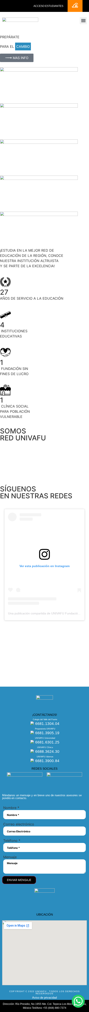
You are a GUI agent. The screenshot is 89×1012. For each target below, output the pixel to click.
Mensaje (10, 857)
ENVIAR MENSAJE (19, 880)
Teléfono (11, 840)
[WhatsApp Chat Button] (78, 1001)
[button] (83, 20)
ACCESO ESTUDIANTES (48, 6)
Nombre (11, 807)
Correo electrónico (18, 824)
